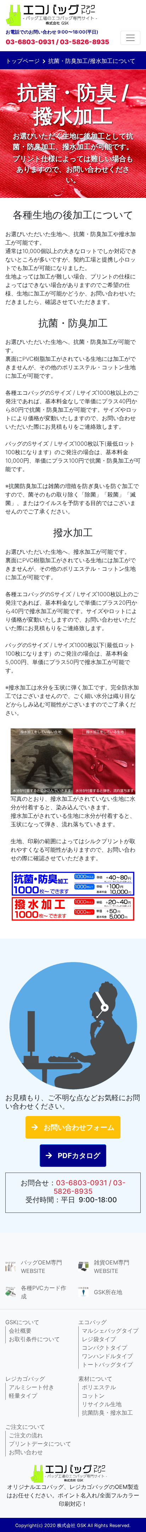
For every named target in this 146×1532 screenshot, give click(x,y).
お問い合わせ (26, 1452)
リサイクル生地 (102, 1404)
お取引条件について (34, 1339)
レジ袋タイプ (99, 1339)
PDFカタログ (79, 1155)
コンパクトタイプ (104, 1347)
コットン (93, 1395)
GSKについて (22, 1322)
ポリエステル (99, 1387)
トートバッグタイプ (107, 1364)
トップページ (23, 60)
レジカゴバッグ (25, 1378)
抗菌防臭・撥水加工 (107, 1412)
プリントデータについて (40, 1443)
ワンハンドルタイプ (107, 1356)
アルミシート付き (31, 1387)
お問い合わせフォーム (79, 1127)
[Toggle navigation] (130, 38)
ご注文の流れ (26, 1435)
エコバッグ (92, 1322)
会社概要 (20, 1330)
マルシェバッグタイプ (110, 1330)
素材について (95, 1378)
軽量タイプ (23, 1395)
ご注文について (25, 1426)
